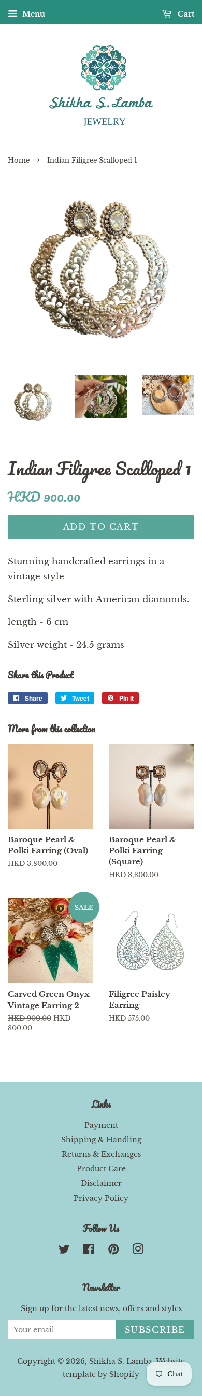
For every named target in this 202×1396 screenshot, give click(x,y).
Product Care (101, 1168)
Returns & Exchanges (101, 1154)
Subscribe (155, 1330)
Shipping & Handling (101, 1139)
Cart (185, 14)
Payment (101, 1125)
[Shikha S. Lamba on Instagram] (137, 1251)
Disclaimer (101, 1183)
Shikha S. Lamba (120, 1361)
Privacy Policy (101, 1198)
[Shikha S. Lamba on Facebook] (89, 1251)
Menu (32, 14)
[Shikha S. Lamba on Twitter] (64, 1251)
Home (19, 160)
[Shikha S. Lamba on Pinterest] (113, 1251)
